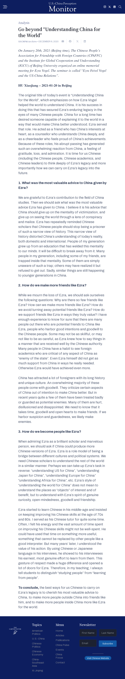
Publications (63, 640)
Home (59, 630)
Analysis (23, 23)
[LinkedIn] (114, 6)
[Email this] (62, 41)
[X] (109, 6)
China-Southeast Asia (38, 662)
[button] (5, 7)
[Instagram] (104, 6)
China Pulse (62, 645)
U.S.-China (38, 638)
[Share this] (70, 41)
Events (60, 649)
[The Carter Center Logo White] (15, 630)
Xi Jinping (37, 670)
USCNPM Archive (27, 41)
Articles (60, 635)
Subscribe (107, 643)
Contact (60, 662)
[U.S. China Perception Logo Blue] (62, 7)
